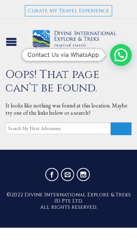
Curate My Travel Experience (68, 10)
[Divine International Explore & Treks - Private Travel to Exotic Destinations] (74, 39)
